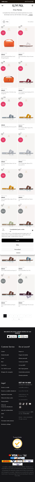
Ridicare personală (23, 358)
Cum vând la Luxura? (6, 368)
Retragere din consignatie (7, 372)
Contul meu (3, 365)
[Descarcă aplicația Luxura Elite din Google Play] (23, 336)
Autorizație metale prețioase (7, 420)
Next (19, 319)
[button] (32, 230)
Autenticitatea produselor (24, 372)
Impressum (18, 252)
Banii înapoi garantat (23, 368)
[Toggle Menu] (2, 6)
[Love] (2, 28)
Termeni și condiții (5, 387)
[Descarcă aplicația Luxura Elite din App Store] (12, 336)
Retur (2, 361)
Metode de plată (5, 355)
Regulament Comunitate (6, 394)
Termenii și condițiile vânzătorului (8, 391)
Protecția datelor (4, 401)
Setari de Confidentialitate (7, 410)
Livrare (2, 358)
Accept (17, 240)
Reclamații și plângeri (6, 424)
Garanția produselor (23, 375)
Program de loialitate (23, 355)
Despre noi (21, 351)
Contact (3, 351)
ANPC (2, 413)
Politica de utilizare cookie (7, 398)
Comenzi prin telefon (23, 361)
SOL (2, 417)
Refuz (17, 245)
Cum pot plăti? (22, 365)
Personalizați (17, 249)
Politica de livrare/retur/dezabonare (7, 405)
